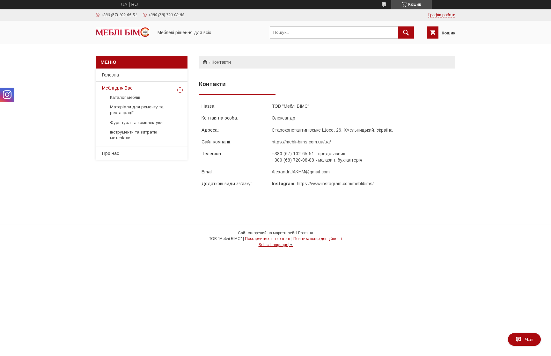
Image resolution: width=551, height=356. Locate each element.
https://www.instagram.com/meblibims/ (335, 183)
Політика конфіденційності (317, 238)
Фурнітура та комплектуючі (137, 122)
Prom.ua (305, 233)
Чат (529, 339)
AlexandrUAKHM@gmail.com (301, 171)
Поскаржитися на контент (267, 238)
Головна (110, 74)
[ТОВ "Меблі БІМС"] (123, 35)
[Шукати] (406, 32)
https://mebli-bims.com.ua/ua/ (301, 141)
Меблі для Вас (117, 88)
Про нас (110, 153)
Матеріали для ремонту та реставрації (137, 110)
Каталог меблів (125, 97)
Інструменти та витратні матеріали (133, 135)
